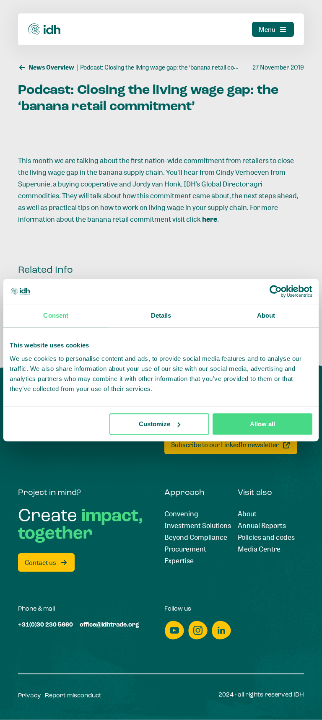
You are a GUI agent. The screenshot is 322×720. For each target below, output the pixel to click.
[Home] (44, 29)
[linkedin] (221, 630)
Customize (154, 423)
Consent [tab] (55, 315)
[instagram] (198, 630)
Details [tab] (161, 315)
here (209, 219)
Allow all (262, 423)
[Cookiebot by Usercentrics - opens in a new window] (275, 291)
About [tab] (266, 315)
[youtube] (174, 630)
